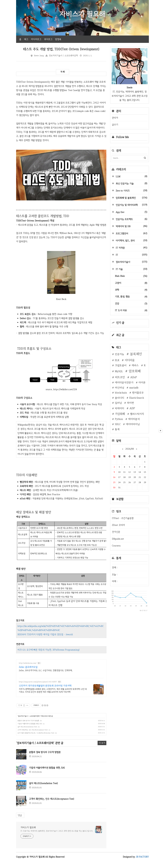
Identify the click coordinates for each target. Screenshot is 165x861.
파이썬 (130, 402)
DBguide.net (118, 538)
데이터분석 (134, 419)
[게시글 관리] (27, 705)
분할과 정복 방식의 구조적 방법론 (28, 721)
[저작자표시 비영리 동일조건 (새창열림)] (44, 705)
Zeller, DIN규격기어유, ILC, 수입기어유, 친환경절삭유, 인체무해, (45, 670)
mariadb (133, 387)
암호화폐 (135, 371)
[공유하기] (24, 705)
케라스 (135, 365)
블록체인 (136, 354)
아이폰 (142, 382)
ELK (117, 360)
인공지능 (119, 354)
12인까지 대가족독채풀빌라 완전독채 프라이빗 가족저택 (45, 685)
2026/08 (129, 448)
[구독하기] (160, 430)
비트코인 (120, 377)
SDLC (118, 424)
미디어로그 (36, 39)
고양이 (131, 282)
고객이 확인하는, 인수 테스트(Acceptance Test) (33, 730)
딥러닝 (118, 402)
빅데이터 (119, 408)
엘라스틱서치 (137, 414)
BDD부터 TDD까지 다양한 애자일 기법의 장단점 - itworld (45, 634)
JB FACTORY (142, 856)
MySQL (119, 371)
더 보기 (102, 743)
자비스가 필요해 (28, 827)
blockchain (121, 392)
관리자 (115, 117)
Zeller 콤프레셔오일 (28, 666)
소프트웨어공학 (35, 716)
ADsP (133, 377)
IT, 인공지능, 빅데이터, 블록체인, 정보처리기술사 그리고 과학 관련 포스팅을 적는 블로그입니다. (56, 831)
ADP (132, 408)
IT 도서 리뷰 (131, 310)
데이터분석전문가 (124, 382)
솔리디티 (119, 397)
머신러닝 (119, 387)
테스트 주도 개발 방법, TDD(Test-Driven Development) (61, 49)
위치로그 (48, 39)
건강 (131, 303)
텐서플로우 (138, 392)
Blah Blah (131, 275)
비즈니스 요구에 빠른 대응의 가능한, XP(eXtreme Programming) (49, 649)
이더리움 (130, 360)
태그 (26, 39)
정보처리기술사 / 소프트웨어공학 (63, 55)
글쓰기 (115, 124)
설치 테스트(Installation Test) (27, 727)
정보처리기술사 (23, 716)
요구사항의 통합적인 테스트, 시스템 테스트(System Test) (36, 733)
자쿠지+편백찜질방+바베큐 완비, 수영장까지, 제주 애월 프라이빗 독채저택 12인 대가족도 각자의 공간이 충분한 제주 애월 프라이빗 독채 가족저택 (53, 690)
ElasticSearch (136, 397)
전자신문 (116, 531)
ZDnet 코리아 (118, 524)
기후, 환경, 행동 (131, 296)
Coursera (116, 545)
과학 (131, 289)
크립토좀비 (120, 365)
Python (119, 419)
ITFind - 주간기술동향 (123, 518)
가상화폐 (120, 414)
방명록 (58, 39)
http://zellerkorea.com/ (27, 663)
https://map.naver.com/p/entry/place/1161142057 (38, 682)
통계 (117, 429)
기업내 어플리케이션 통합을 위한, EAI (30, 724)
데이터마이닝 (133, 424)
